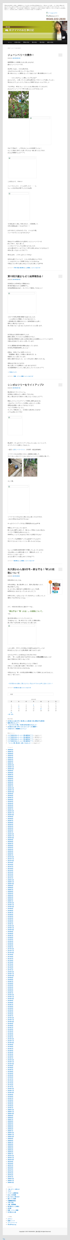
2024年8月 (10, 795)
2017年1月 (10, 970)
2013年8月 (10, 1046)
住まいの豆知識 (12, 1195)
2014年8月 (10, 1025)
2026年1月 (10, 763)
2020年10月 (11, 884)
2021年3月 (10, 874)
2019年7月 (10, 912)
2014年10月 (11, 1021)
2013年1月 (10, 1058)
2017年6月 (10, 960)
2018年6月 (10, 937)
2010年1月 (10, 1108)
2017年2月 (10, 968)
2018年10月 (11, 929)
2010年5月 (10, 1100)
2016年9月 (10, 977)
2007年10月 (11, 1159)
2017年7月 (10, 958)
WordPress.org (12, 1224)
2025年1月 (10, 786)
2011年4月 (10, 1081)
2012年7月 (10, 1069)
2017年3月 (10, 966)
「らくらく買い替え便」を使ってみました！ (19, 743)
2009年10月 (11, 1113)
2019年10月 (11, 906)
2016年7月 (10, 981)
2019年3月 (10, 920)
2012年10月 (11, 1064)
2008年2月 (10, 1152)
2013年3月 (10, 1054)
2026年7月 (10, 751)
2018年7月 (10, 935)
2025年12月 (11, 765)
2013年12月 (11, 1039)
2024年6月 (10, 799)
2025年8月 (10, 772)
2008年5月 (10, 1146)
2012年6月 (10, 1071)
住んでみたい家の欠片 (14, 1197)
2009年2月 (10, 1129)
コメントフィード (12, 1222)
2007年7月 (10, 1165)
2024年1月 (10, 809)
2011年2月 (10, 1085)
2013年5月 (10, 1050)
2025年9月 (10, 770)
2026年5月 (10, 755)
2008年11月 (11, 1134)
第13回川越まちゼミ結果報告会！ (26, 276)
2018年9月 (10, 931)
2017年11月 (11, 951)
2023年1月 (10, 832)
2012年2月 (10, 1077)
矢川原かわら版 (17, 687)
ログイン (10, 1219)
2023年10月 (11, 815)
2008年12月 (11, 1132)
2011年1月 (10, 1087)
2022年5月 (10, 847)
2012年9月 (10, 1065)
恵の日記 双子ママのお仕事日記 (19, 16)
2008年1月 (10, 1154)
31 (11, 712)
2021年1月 (10, 878)
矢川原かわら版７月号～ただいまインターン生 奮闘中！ (23, 726)
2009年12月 (11, 1110)
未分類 (9, 1208)
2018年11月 (11, 928)
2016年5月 (10, 985)
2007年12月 (11, 1155)
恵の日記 (34, 42)
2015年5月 (10, 1008)
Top (4, 1239)
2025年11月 (11, 767)
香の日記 (42, 42)
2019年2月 (10, 922)
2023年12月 (11, 811)
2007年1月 (10, 1177)
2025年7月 (10, 774)
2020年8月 (10, 887)
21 (41, 709)
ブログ (9, 1191)
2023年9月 (10, 816)
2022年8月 (10, 841)
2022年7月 (10, 843)
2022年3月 (10, 851)
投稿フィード (11, 1221)
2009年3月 (10, 1127)
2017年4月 (10, 964)
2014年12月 (11, 1018)
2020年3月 (10, 897)
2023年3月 (10, 828)
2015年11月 (11, 996)
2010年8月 (10, 1096)
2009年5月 (10, 1123)
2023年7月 (10, 820)
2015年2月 (10, 1014)
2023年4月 (10, 826)
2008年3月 (10, 1150)
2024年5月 (10, 801)
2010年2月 (10, 1106)
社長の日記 (17, 42)
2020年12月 (11, 880)
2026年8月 (10, 749)
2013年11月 (11, 1041)
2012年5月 (10, 1073)
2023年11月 (11, 813)
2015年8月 (10, 1002)
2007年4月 (10, 1171)
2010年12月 (11, 1088)
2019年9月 (10, 908)
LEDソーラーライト (19, 449)
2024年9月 (10, 793)
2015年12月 (11, 995)
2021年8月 (10, 864)
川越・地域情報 (12, 1204)
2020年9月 (10, 885)
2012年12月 (11, 1060)
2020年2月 (10, 899)
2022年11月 (11, 836)
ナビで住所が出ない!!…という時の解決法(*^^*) (20, 735)
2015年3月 (10, 1012)
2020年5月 (10, 893)
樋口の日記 (50, 42)
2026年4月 (10, 757)
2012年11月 (11, 1062)
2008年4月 (10, 1148)
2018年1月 (10, 947)
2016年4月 (10, 987)
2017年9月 (10, 954)
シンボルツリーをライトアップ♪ (26, 384)
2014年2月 (10, 1035)
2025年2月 (10, 784)
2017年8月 (10, 956)
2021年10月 (11, 860)
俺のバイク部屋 (12, 1198)
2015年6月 (10, 1006)
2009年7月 (10, 1119)
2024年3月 (10, 805)
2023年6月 (10, 822)
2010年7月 (10, 1098)
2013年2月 (10, 1056)
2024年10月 (11, 792)
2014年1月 (10, 1037)
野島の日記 (26, 42)
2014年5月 (10, 1029)
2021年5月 (10, 870)
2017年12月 (11, 949)
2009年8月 (10, 1117)
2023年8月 (10, 818)
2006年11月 (11, 1180)
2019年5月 (10, 916)
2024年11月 (11, 790)
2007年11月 (11, 1157)
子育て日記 (16, 267)
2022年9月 (10, 839)
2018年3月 (10, 943)
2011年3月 (10, 1083)
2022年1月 (10, 855)
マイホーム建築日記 (13, 1193)
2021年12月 (11, 857)
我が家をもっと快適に (25, 267)
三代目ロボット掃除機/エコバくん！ (17, 728)
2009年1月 (10, 1131)
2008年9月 (10, 1138)
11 (18, 707)
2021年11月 (11, 859)
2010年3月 (10, 1104)
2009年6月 (10, 1121)
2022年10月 (11, 838)
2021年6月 (10, 868)
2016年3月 (10, 989)
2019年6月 (10, 914)
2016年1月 (10, 993)
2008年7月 (10, 1142)
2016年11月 (11, 974)
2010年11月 (11, 1090)
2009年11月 (11, 1111)
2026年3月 (10, 759)
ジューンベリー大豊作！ (21, 54)
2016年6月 (10, 983)
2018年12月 (11, 926)
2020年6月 (10, 891)
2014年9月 (10, 1023)
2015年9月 (10, 1000)
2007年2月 (10, 1175)
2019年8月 (10, 910)
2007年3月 (10, 1173)
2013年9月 (10, 1044)
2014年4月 (10, 1031)
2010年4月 (10, 1102)
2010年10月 (11, 1092)
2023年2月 (10, 830)
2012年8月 (10, 1067)
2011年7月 (10, 1079)
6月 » (12, 714)
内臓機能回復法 (12, 1200)
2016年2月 (10, 991)
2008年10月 (11, 1136)
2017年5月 (10, 962)
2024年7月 (10, 797)
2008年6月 (10, 1144)
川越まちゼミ (13, 372)
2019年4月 (10, 918)
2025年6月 (10, 776)
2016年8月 (10, 979)
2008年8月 (10, 1140)
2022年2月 (10, 853)
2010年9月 (10, 1094)
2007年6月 (10, 1167)
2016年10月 (11, 975)
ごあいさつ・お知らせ (14, 1189)
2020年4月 (10, 895)
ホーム (10, 42)
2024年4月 (10, 803)
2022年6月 (10, 845)
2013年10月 (11, 1042)
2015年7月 (10, 1004)
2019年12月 (11, 903)
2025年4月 (10, 780)
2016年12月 (11, 972)
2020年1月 (10, 901)
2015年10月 (11, 998)
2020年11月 (11, 882)
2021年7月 (10, 866)
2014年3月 (10, 1033)
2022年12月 (11, 834)
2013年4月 (10, 1052)
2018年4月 (10, 941)
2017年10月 (11, 952)
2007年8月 (10, 1163)
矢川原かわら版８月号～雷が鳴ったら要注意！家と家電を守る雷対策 (26, 721)
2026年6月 (10, 753)
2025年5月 (10, 778)
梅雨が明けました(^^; (13, 723)
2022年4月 (10, 849)
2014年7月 (10, 1027)
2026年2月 (10, 761)
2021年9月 (10, 862)
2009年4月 (10, 1125)
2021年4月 (10, 872)
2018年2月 (10, 945)
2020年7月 (10, 889)
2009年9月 (10, 1115)
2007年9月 (10, 1161)
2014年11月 (11, 1020)
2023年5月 (10, 824)
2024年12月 (11, 788)
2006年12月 (11, 1178)
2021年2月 (10, 876)
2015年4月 (10, 1010)
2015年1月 (10, 1016)
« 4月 (9, 714)
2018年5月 (10, 939)
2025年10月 (11, 769)
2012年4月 (10, 1075)
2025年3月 (10, 782)
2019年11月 (11, 905)
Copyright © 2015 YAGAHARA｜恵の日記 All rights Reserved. (35, 1231)
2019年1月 (10, 924)
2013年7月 (10, 1048)
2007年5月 (10, 1169)
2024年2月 (10, 807)
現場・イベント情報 (19, 376)
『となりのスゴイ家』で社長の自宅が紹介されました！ (22, 725)
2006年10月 (11, 1182)
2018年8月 (10, 933)
